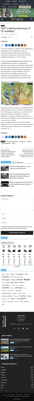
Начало (2, 23)
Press (6, 396)
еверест (22, 282)
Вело (27, 4)
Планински (6, 4)
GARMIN (3, 274)
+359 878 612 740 (21, 317)
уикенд (13, 143)
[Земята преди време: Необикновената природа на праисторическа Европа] (5, 341)
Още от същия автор (17, 162)
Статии (3, 375)
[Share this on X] (12, 45)
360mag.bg (4, 37)
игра (17, 285)
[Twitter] (23, 328)
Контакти (17, 396)
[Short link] (22, 45)
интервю (5, 288)
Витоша (12, 274)
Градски (15, 4)
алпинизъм (6, 280)
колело (25, 288)
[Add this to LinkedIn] (15, 45)
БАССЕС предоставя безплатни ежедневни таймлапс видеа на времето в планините (19, 176)
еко (10, 285)
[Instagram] (18, 328)
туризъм (4, 301)
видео (27, 279)
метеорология (22, 141)
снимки (4, 299)
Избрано (3, 170)
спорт (8, 298)
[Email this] (19, 45)
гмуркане (4, 282)
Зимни (8, 1)
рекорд (29, 296)
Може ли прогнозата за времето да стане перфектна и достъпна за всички (21, 184)
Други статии (7, 336)
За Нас (3, 394)
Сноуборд (5, 277)
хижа (3, 304)
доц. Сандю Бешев (12, 282)
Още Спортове (12, 7)
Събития (3, 377)
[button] (32, 19)
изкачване (21, 285)
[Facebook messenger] (9, 45)
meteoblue (17, 266)
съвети (13, 299)
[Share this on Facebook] (6, 45)
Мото (4, 7)
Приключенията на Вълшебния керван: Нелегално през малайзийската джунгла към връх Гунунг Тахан (26, 153)
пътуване (22, 296)
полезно (19, 293)
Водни (14, 1)
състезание (21, 299)
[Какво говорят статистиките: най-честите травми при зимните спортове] (5, 356)
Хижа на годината (18, 277)
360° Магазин (19, 394)
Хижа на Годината (24, 7)
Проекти (11, 396)
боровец (13, 280)
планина (14, 293)
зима (13, 285)
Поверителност (25, 396)
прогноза (29, 141)
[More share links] (25, 45)
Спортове (3, 370)
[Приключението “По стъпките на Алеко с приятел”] (5, 349)
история (12, 288)
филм (21, 301)
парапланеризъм (6, 293)
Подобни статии (6, 162)
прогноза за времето (6, 143)
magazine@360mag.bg (26, 324)
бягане (20, 280)
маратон (4, 290)
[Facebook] (14, 328)
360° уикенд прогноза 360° (12, 141)
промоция (16, 296)
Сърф (11, 277)
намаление (18, 290)
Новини (2, 25)
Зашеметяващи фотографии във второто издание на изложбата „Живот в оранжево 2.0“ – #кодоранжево (8, 153)
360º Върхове (27, 394)
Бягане (22, 4)
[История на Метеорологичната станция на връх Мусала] (5, 168)
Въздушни (22, 1)
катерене (19, 288)
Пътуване (3, 382)
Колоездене (20, 274)
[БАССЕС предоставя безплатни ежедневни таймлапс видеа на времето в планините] (5, 176)
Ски (26, 274)
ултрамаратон (10, 301)
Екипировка (4, 380)
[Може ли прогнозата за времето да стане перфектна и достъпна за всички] (5, 184)
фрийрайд (26, 301)
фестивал (17, 301)
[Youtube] (27, 328)
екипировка (5, 285)
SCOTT (7, 274)
